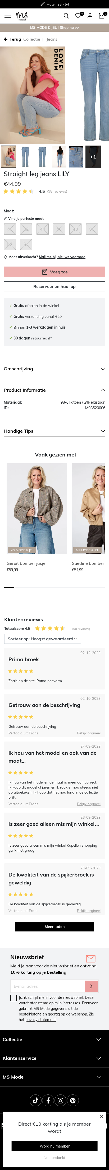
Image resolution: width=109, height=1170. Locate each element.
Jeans (52, 39)
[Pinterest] (73, 1100)
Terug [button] (15, 39)
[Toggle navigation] (7, 15)
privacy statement (40, 1019)
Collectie (31, 39)
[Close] (101, 1116)
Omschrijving (18, 369)
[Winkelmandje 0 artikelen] (101, 15)
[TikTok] (36, 1100)
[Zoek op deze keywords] (66, 15)
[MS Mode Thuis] (21, 16)
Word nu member (55, 1146)
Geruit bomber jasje (26, 563)
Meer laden (55, 926)
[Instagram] (60, 1100)
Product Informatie (25, 390)
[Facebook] (48, 1100)
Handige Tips (18, 431)
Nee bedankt (54, 1157)
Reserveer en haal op (54, 286)
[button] (78, 15)
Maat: (9, 211)
